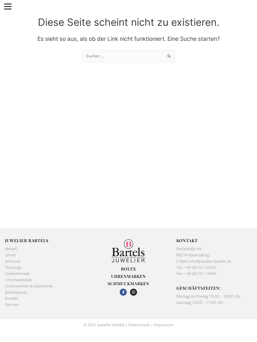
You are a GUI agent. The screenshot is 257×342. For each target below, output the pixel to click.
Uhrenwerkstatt (18, 279)
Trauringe (14, 267)
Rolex (128, 268)
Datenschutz (139, 324)
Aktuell (11, 248)
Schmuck (13, 261)
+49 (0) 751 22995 (200, 267)
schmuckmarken (128, 283)
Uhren (10, 254)
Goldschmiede (17, 273)
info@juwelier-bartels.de (210, 261)
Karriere (12, 304)
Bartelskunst (16, 292)
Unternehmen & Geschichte (29, 285)
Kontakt (11, 298)
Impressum (163, 324)
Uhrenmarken (128, 276)
